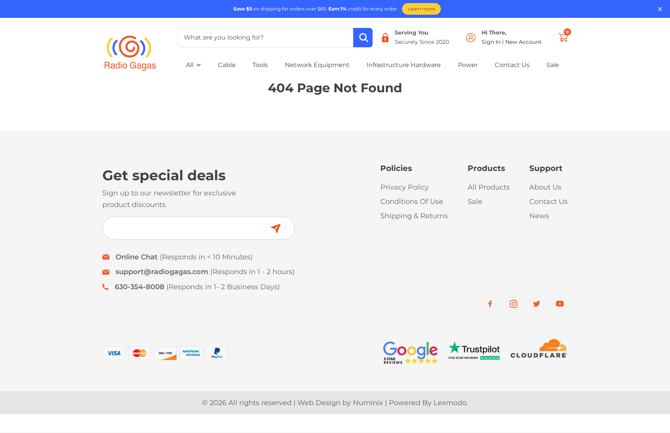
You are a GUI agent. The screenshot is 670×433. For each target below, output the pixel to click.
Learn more (421, 9)
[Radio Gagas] (130, 47)
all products (489, 187)
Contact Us (512, 65)
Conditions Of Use (411, 201)
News (539, 216)
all (189, 65)
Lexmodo (449, 402)
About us (545, 187)
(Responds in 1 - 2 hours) (205, 271)
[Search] (363, 37)
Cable (227, 65)
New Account (523, 41)
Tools (260, 65)
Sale (552, 65)
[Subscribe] (276, 228)
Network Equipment (317, 65)
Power (468, 65)
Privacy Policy (404, 187)
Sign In (492, 41)
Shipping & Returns (414, 216)
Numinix (368, 402)
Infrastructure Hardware (403, 65)
